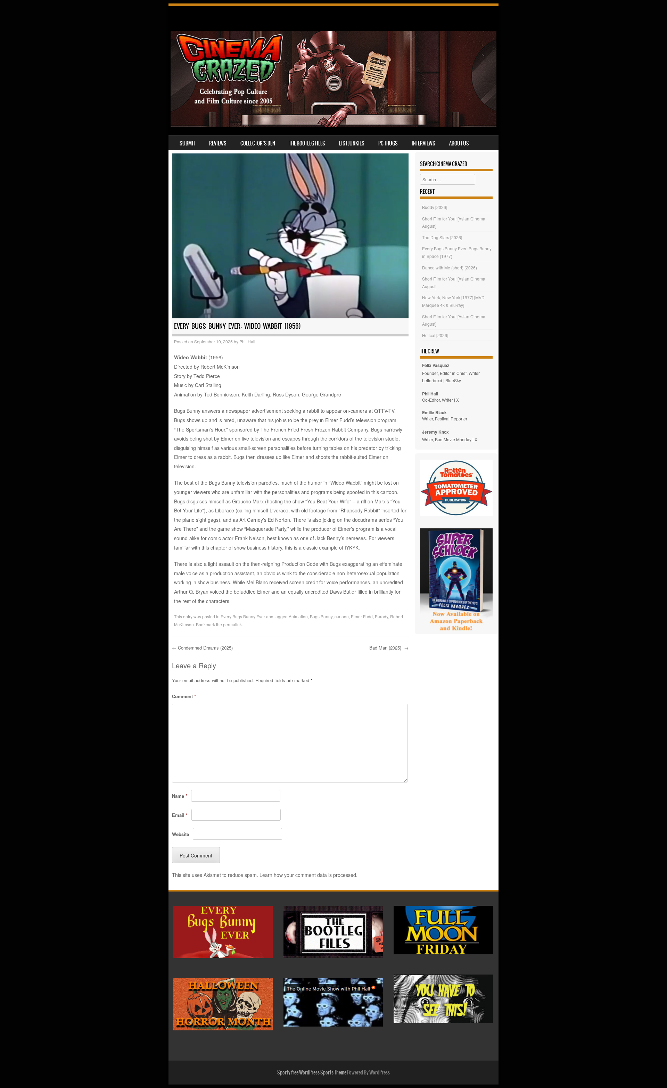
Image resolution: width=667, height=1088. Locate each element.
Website (180, 834)
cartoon (342, 616)
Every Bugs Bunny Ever (243, 616)
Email (180, 815)
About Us (459, 143)
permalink (232, 624)
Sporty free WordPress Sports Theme (311, 1072)
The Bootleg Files (307, 143)
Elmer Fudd (362, 616)
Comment (184, 696)
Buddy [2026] (434, 207)
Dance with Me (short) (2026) (449, 267)
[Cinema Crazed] (333, 125)
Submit (187, 143)
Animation (298, 616)
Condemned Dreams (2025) (203, 647)
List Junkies (351, 143)
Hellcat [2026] (435, 335)
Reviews (218, 143)
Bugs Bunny (321, 616)
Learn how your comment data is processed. (308, 874)
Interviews (423, 143)
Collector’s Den (257, 143)
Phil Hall (247, 341)
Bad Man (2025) (389, 647)
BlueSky (453, 380)
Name (179, 796)
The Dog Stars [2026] (442, 237)
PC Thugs (388, 143)
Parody (381, 616)
